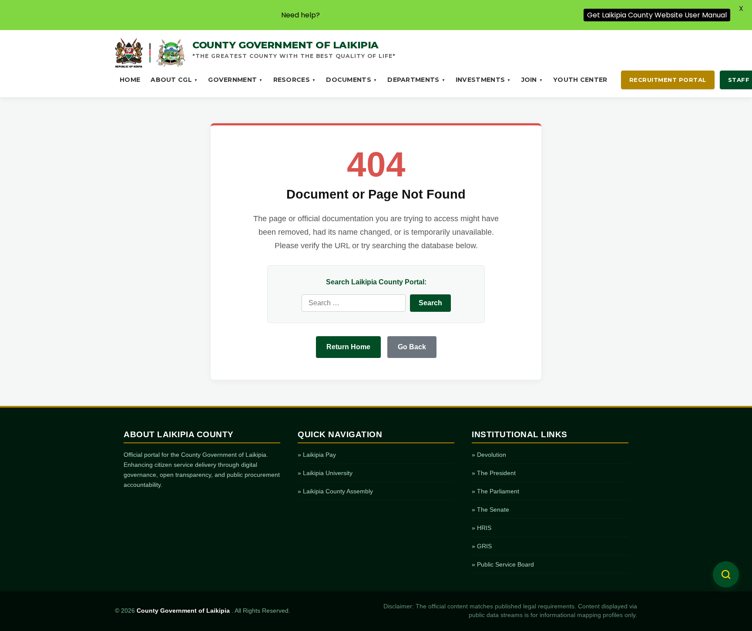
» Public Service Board (503, 564)
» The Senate (490, 509)
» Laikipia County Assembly (335, 491)
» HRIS (481, 527)
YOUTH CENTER (580, 80)
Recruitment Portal (667, 79)
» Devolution (489, 454)
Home (130, 80)
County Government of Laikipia (184, 610)
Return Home (348, 347)
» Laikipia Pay (317, 454)
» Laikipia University (325, 472)
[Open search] (726, 574)
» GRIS (482, 546)
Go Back (412, 347)
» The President (494, 472)
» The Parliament (495, 491)
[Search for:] (354, 303)
